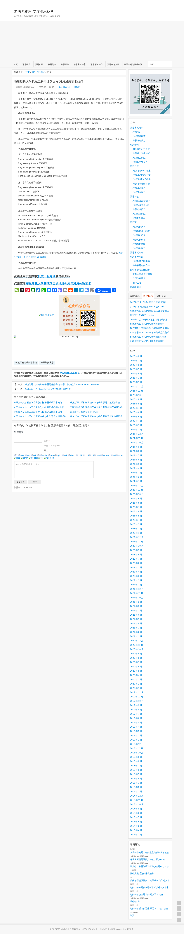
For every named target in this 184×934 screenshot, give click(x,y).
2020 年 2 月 (136, 684)
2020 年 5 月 (136, 671)
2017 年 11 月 (136, 800)
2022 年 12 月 (136, 537)
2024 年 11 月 (136, 438)
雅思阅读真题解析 (141, 205)
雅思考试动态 (139, 136)
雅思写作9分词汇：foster (142, 315)
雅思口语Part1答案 (142, 171)
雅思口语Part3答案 (142, 179)
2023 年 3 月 (136, 524)
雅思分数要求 (38, 72)
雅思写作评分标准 (141, 231)
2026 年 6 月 (136, 365)
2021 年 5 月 (136, 619)
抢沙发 (77, 87)
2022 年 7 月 (136, 559)
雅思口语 (39, 64)
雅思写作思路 (139, 244)
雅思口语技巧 (139, 188)
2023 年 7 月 (136, 507)
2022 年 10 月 (136, 546)
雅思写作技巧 (139, 227)
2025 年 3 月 (136, 425)
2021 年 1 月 (136, 636)
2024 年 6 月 (136, 460)
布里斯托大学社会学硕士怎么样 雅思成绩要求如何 (38, 412)
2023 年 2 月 (136, 529)
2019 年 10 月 (136, 701)
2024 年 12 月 (136, 434)
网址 (46, 450)
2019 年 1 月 (136, 740)
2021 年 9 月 (136, 602)
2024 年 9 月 (136, 447)
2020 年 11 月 (136, 645)
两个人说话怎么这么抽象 (142, 873)
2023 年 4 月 (136, 520)
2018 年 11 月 (136, 748)
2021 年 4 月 (136, 623)
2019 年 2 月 (136, 735)
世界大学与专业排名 (142, 274)
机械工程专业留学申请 (26, 362)
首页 (16, 64)
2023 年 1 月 (136, 533)
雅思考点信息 (139, 140)
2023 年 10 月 (136, 494)
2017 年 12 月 (136, 796)
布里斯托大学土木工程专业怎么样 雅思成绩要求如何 (39, 407)
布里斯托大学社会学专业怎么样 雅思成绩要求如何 (38, 402)
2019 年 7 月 (136, 714)
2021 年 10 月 (136, 597)
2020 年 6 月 (136, 666)
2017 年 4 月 (136, 830)
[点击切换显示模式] (179, 903)
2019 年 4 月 (136, 727)
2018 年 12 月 (136, 744)
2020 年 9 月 (136, 653)
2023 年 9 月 (136, 498)
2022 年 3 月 (136, 576)
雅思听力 (26, 64)
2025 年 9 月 (136, 399)
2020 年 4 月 (136, 675)
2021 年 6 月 (136, 615)
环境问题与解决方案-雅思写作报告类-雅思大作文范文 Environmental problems (62, 384)
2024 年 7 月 (136, 455)
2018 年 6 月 (136, 770)
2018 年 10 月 (136, 753)
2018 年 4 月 (136, 778)
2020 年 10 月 (136, 649)
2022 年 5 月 (136, 567)
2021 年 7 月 (136, 610)
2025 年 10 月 (136, 395)
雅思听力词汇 (139, 158)
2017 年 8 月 (136, 813)
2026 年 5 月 (136, 369)
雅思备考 (129, 929)
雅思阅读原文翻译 (141, 201)
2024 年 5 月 (136, 464)
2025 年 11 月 (136, 391)
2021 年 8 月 (136, 606)
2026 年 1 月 (136, 382)
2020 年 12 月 (136, 641)
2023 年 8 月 (136, 503)
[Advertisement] (92, 41)
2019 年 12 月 (136, 692)
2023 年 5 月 (136, 516)
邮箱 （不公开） (52, 445)
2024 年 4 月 (136, 468)
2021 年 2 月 (136, 632)
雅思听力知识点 (140, 162)
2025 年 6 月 (136, 412)
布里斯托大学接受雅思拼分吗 (84, 412)
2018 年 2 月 (136, 787)
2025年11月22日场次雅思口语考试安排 (149, 319)
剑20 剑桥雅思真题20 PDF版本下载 (147, 306)
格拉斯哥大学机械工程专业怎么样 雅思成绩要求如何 (95, 402)
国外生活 (137, 283)
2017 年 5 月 (136, 826)
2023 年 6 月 (136, 511)
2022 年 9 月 (136, 550)
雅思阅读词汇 (139, 214)
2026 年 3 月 (136, 378)
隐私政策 (103, 929)
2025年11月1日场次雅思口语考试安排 (148, 302)
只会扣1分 (135, 901)
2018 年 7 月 (136, 765)
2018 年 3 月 (136, 783)
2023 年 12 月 (136, 485)
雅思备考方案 (113, 64)
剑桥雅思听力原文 (141, 149)
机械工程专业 (46, 276)
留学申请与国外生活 (133, 64)
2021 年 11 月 (136, 593)
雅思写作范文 (139, 235)
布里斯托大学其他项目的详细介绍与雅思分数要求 (58, 283)
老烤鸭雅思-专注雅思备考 (34, 11)
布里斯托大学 (47, 362)
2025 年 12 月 (136, 386)
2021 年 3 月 (136, 628)
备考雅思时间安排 (141, 265)
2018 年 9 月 (136, 757)
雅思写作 (65, 64)
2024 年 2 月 (136, 477)
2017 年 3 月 (136, 834)
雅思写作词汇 (139, 248)
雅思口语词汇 (139, 192)
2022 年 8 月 (136, 554)
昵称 (47, 441)
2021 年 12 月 (136, 589)
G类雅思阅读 (139, 218)
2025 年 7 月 (136, 408)
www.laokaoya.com (69, 373)
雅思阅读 (52, 64)
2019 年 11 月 (136, 697)
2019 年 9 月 (136, 705)
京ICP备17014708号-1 (90, 929)
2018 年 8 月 (136, 761)
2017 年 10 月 (136, 804)
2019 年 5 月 (136, 722)
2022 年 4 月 (136, 572)
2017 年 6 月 (136, 821)
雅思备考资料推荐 (141, 261)
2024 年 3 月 (136, 473)
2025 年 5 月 (136, 417)
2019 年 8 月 (136, 709)
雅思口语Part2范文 (142, 175)
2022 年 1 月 (136, 585)
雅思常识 (137, 132)
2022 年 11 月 (136, 541)
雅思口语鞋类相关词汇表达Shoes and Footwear (47, 389)
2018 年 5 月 (136, 774)
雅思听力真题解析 (141, 153)
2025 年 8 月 (136, 404)
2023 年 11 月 (136, 490)
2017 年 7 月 (136, 817)
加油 (132, 915)
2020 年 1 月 (136, 688)
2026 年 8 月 (136, 356)
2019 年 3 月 (136, 731)
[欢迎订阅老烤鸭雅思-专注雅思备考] (170, 3)
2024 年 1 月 (136, 481)
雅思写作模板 (139, 239)
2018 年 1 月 (136, 791)
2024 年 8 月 (136, 451)
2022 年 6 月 (136, 563)
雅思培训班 (135, 287)
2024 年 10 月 (136, 442)
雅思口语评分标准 (141, 183)
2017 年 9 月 (136, 809)
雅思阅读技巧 (139, 209)
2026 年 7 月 (136, 360)
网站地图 (111, 929)
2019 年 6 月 (136, 718)
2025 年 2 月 (136, 429)
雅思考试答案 (80, 64)
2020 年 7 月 (136, 662)
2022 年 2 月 (136, 580)
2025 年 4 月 (136, 421)
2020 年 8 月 (136, 658)
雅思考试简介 (96, 64)
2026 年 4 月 (136, 373)
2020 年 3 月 (136, 679)
